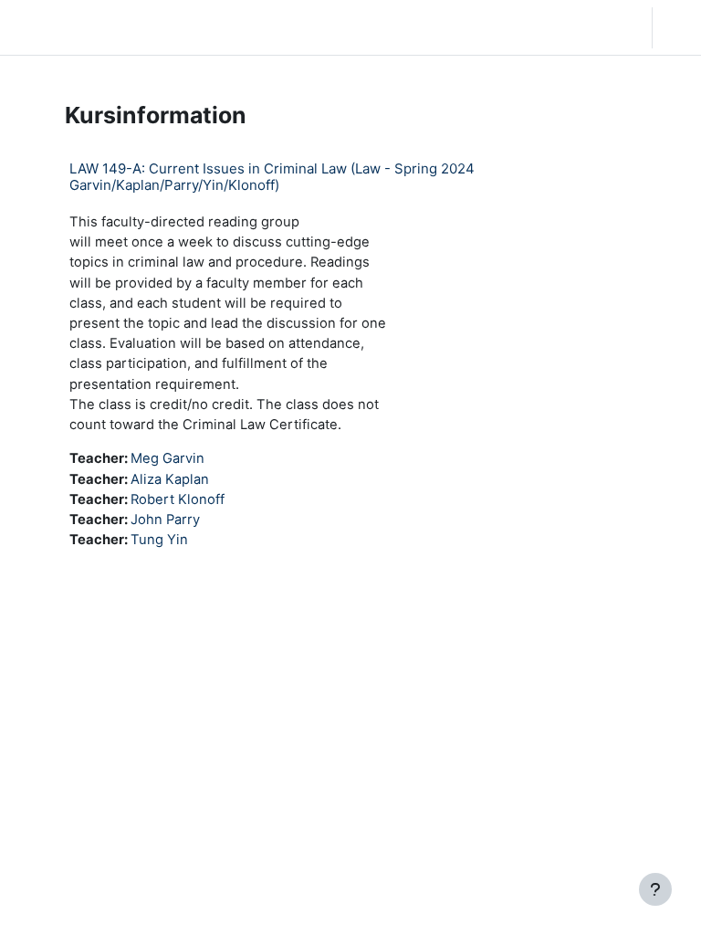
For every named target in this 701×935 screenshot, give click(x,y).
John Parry (165, 519)
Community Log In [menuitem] (205, 27)
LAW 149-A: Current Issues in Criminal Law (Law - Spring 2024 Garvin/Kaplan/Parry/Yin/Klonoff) (272, 177)
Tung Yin (159, 539)
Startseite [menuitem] (141, 27)
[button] (579, 27)
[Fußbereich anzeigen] (655, 889)
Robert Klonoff (178, 499)
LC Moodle (55, 27)
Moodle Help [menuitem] (274, 27)
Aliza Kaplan (170, 479)
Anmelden (681, 27)
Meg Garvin (167, 458)
